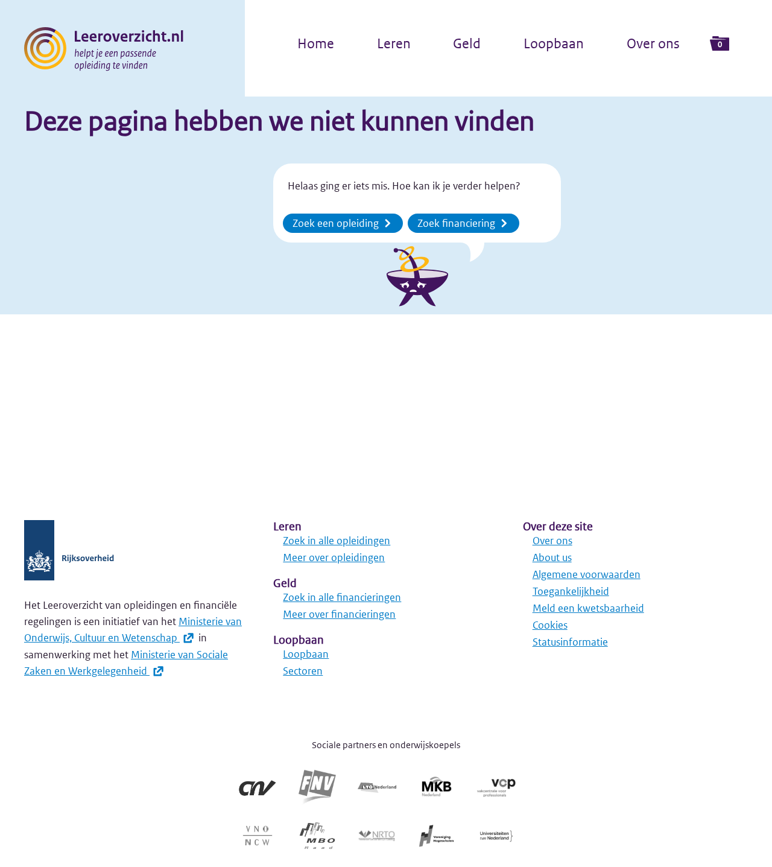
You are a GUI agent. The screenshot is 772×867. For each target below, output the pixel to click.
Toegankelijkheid (571, 591)
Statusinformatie (570, 642)
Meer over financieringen (339, 614)
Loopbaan (554, 43)
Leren (394, 43)
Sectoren (303, 671)
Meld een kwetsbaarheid (588, 608)
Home (315, 43)
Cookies (550, 625)
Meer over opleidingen (334, 557)
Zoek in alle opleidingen (336, 540)
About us (552, 557)
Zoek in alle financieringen (342, 597)
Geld (467, 43)
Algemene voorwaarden (587, 574)
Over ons (653, 43)
